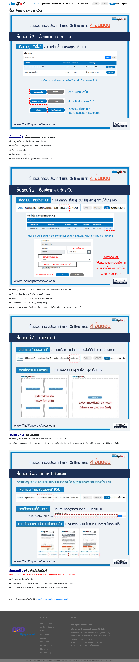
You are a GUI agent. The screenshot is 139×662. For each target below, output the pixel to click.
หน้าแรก (36, 4)
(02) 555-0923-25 (85, 639)
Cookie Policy (45, 652)
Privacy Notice (46, 645)
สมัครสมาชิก (44, 641)
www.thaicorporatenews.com (89, 645)
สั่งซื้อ (68, 4)
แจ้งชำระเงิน (75, 4)
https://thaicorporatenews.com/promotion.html (55, 599)
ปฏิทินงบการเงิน (46, 623)
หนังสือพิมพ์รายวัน (58, 4)
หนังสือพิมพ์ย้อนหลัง (47, 627)
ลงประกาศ (84, 4)
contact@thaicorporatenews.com (89, 642)
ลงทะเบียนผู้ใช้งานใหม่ (123, 4)
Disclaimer (44, 649)
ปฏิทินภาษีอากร (46, 4)
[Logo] (18, 4)
